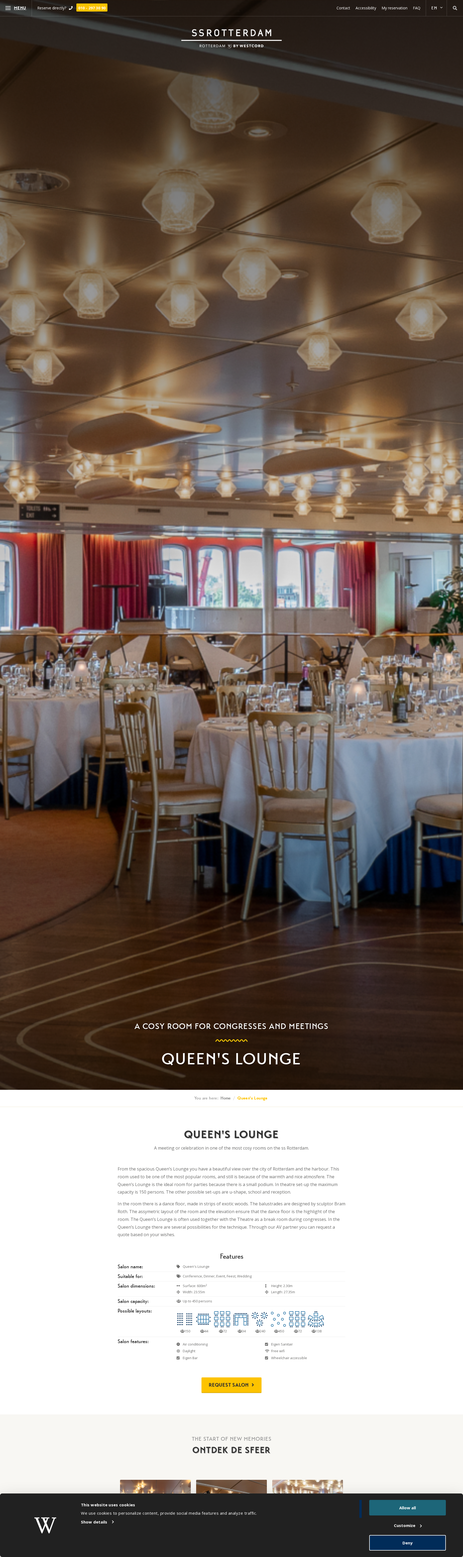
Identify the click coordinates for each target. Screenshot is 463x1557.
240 (262, 1331)
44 (206, 1331)
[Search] (455, 8)
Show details (94, 1522)
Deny (407, 1542)
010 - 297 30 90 (92, 7)
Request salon (229, 1385)
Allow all (407, 1507)
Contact (343, 7)
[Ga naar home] (231, 39)
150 (187, 1331)
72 (224, 1331)
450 (281, 1331)
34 (243, 1331)
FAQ (416, 7)
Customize (404, 1525)
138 (318, 1331)
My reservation (395, 7)
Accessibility (366, 7)
